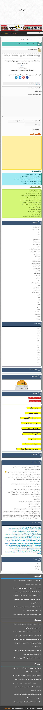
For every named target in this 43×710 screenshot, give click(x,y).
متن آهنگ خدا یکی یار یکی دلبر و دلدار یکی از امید (28, 591)
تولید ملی (37, 531)
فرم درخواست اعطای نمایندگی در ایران (19, 539)
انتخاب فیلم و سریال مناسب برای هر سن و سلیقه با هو (27, 588)
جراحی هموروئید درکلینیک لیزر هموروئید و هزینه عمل (27, 595)
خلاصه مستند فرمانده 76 (35, 534)
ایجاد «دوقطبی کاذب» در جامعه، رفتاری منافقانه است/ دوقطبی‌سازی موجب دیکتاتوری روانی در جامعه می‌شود (21, 512)
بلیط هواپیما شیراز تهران (29, 449)
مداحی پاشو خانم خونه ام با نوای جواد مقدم (28, 540)
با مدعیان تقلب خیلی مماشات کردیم (32, 183)
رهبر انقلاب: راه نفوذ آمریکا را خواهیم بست (13, 537)
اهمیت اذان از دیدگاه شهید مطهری (15, 528)
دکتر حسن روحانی (35, 263)
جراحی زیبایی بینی (28, 531)
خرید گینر (34, 439)
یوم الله (38, 319)
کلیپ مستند (24, 550)
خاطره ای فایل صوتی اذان (35, 533)
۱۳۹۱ (38, 357)
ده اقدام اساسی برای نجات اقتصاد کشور (30, 177)
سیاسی (38, 280)
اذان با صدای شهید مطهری (35, 527)
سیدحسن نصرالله (35, 283)
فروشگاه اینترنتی (31, 434)
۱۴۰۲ (38, 333)
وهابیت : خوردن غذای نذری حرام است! (30, 200)
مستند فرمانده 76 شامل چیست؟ (33, 545)
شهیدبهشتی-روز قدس (35, 207)
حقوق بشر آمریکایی (17, 531)
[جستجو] (39, 44)
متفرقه (38, 302)
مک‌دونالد (23, 546)
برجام (9, 530)
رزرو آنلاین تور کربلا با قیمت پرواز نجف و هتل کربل (28, 599)
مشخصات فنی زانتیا (35, 481)
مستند (38, 309)
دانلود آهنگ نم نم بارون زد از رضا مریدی (29, 501)
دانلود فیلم (34, 408)
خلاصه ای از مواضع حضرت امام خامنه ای (20, 533)
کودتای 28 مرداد (17, 550)
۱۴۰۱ (38, 335)
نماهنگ (12, 547)
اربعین (27, 527)
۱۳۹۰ (38, 360)
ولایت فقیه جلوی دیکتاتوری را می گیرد (31, 181)
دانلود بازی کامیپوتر (31, 418)
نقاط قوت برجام (17, 546)
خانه (40, 39)
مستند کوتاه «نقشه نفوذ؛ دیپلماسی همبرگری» (16, 545)
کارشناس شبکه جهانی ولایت (15, 548)
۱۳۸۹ (38, 362)
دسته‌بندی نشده (36, 261)
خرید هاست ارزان (31, 428)
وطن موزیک (37, 569)
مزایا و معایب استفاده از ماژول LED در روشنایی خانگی (26, 489)
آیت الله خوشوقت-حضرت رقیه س (32, 202)
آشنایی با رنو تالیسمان (34, 504)
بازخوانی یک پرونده (36, 530)
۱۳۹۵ (38, 348)
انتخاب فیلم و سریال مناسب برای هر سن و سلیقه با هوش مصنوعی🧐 (22, 472)
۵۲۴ (39, 232)
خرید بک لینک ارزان (34, 398)
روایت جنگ (37, 275)
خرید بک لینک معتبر (35, 401)
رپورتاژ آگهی (37, 273)
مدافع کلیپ (11, 541)
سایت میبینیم (33, 413)
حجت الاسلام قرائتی (35, 251)
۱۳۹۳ (38, 352)
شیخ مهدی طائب (36, 292)
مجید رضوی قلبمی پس (34, 506)
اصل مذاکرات (22, 527)
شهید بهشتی (37, 287)
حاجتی (38, 246)
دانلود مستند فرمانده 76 (20, 534)
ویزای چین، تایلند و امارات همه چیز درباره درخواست (27, 607)
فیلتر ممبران (37, 499)
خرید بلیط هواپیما (31, 444)
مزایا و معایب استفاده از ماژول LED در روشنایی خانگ (27, 614)
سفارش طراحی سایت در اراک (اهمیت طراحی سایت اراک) (25, 494)
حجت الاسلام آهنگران (34, 249)
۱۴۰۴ (38, 328)
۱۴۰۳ (38, 331)
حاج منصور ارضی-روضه (34, 211)
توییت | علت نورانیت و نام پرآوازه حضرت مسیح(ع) (27, 509)
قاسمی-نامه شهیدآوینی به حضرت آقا (31, 204)
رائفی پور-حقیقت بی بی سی (33, 193)
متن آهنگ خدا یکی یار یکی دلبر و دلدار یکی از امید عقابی (26, 474)
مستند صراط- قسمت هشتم (33, 197)
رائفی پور (37, 271)
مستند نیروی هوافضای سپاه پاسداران (31, 195)
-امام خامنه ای (34, 39)
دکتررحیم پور (36, 268)
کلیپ (31, 550)
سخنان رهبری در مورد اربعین (33, 174)
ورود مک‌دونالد (25, 548)
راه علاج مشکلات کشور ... (18, 536)
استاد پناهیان (37, 242)
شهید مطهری (37, 290)
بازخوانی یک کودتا (28, 530)
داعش (27, 534)
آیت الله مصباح (36, 239)
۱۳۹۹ (38, 340)
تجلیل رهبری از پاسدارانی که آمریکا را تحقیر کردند (28, 179)
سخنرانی (38, 278)
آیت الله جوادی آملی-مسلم (34, 191)
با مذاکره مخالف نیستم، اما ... (17, 530)
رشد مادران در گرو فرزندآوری (32, 537)
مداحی (38, 304)
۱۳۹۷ (38, 345)
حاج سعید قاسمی (36, 244)
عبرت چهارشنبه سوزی (35, 209)
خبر (39, 259)
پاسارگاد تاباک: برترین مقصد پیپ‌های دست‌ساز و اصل (26, 467)
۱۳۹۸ (38, 343)
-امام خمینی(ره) (36, 229)
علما (39, 297)
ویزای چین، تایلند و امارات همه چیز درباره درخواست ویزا (25, 484)
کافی (39, 299)
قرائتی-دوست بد (36, 214)
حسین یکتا (37, 256)
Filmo (38, 564)
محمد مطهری (8, 539)
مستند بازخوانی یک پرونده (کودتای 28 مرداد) (23, 543)
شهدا (39, 285)
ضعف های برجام (31, 539)
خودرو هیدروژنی (36, 496)
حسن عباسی (37, 254)
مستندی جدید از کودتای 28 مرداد (33, 546)
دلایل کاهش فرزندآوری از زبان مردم (33, 536)
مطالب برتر (37, 314)
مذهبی (38, 307)
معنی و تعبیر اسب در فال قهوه (32, 469)
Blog (38, 234)
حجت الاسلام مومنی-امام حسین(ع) (32, 216)
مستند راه (37, 311)
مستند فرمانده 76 (8, 543)
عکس (38, 295)
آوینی (39, 237)
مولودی (38, 316)
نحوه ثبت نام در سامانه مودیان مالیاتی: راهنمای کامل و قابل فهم (24, 492)
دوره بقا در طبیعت (31, 423)
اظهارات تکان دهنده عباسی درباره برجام (32, 528)
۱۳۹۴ (38, 350)
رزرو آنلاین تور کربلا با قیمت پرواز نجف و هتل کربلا (27, 479)
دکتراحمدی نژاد (36, 266)
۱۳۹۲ (38, 355)
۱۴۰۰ (38, 338)
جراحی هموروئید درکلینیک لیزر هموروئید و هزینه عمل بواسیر (24, 477)
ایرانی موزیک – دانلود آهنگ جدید (31, 487)
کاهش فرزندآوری (37, 550)
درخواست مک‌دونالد (10, 534)
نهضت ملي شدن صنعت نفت (35, 548)
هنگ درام (37, 566)
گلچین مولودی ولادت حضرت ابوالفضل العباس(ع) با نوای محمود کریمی (23, 552)
